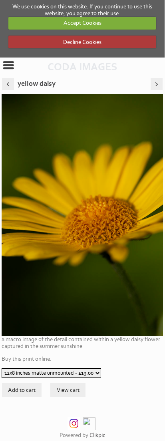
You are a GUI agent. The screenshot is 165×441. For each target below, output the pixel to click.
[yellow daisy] (82, 215)
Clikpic (97, 435)
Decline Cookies (82, 42)
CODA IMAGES (82, 67)
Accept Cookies (82, 23)
